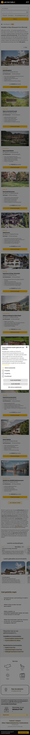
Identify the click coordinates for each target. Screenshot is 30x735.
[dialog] (15, 367)
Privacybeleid (5, 364)
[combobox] (26, 347)
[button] (15, 387)
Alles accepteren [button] (15, 380)
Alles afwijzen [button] (15, 384)
